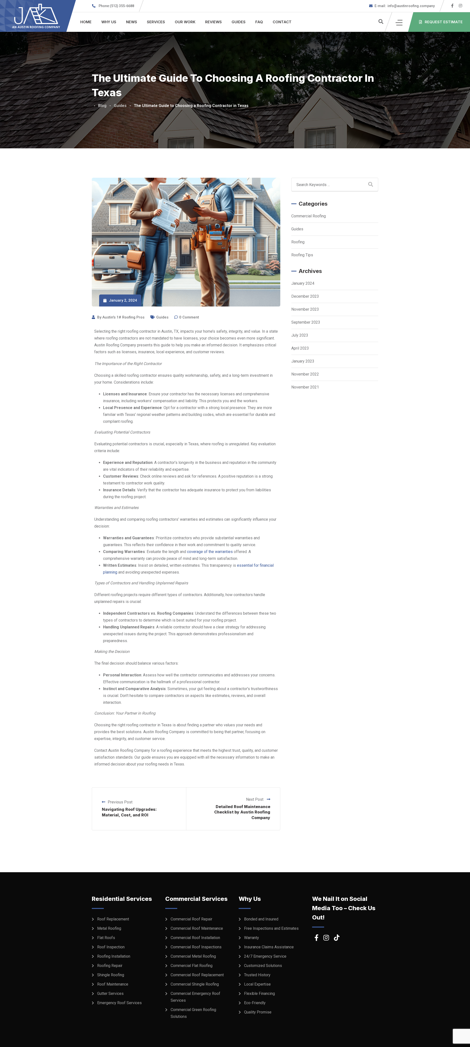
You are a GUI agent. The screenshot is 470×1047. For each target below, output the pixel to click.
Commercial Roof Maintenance (197, 928)
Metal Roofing (109, 928)
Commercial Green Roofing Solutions (193, 1013)
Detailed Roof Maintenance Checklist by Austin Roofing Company (242, 812)
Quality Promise (257, 1012)
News (131, 22)
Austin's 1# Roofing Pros (123, 317)
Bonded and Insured (261, 919)
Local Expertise (257, 984)
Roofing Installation (113, 956)
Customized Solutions (263, 965)
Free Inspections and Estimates (271, 928)
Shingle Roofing (110, 975)
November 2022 (305, 374)
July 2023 (299, 335)
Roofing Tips (302, 255)
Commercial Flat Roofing (191, 965)
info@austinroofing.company (405, 6)
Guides (239, 22)
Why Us (108, 22)
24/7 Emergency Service (265, 956)
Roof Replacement (113, 919)
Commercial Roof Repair (191, 919)
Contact (282, 22)
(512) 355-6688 (116, 6)
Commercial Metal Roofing (193, 956)
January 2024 (302, 283)
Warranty (251, 937)
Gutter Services (110, 993)
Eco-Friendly (255, 1002)
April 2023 (300, 348)
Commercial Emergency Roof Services (195, 997)
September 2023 (305, 322)
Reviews (213, 22)
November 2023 (305, 309)
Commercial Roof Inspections (196, 947)
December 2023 (305, 296)
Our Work (185, 22)
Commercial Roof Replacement (197, 975)
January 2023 (302, 361)
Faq (259, 22)
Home (86, 22)
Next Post (255, 799)
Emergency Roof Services (119, 1002)
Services (156, 22)
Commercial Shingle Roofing (195, 984)
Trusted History (257, 975)
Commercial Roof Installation (195, 937)
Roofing (298, 242)
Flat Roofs (106, 937)
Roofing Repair (109, 965)
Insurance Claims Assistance (269, 947)
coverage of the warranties (210, 551)
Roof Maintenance (112, 984)
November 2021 (305, 387)
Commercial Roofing (308, 216)
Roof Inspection (111, 947)
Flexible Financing (259, 993)
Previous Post (120, 802)
